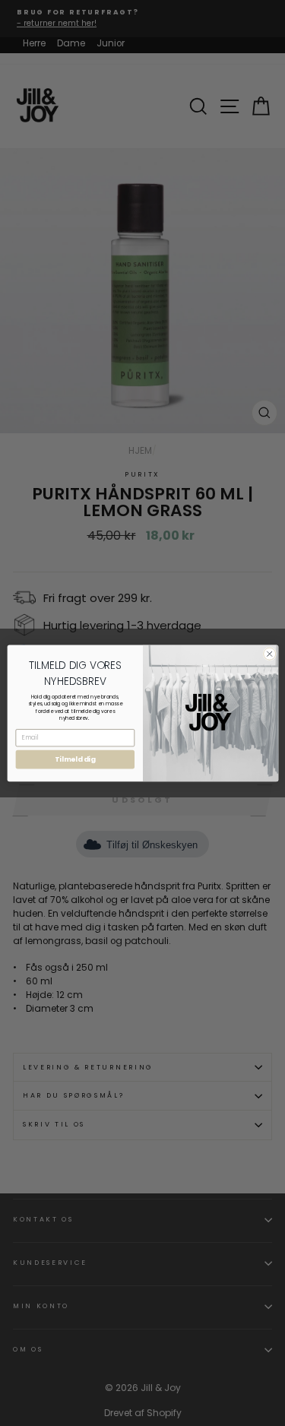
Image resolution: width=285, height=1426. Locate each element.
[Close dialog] (269, 654)
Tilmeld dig (75, 759)
